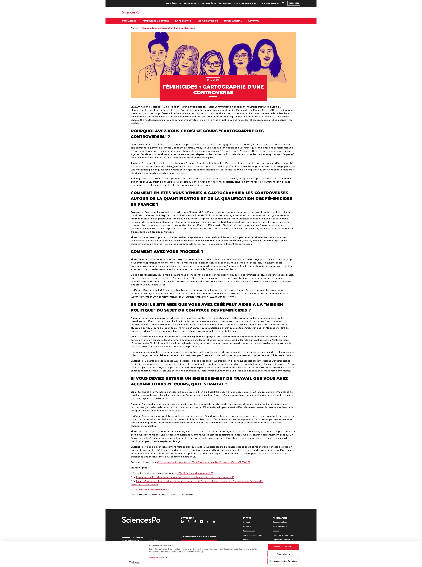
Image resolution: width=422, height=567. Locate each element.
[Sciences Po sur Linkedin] (182, 521)
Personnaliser (282, 554)
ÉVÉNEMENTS (225, 3)
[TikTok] (207, 521)
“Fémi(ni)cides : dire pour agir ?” (195, 473)
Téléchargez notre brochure (143, 484)
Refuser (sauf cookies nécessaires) (283, 561)
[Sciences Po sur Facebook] (195, 521)
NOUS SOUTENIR (268, 3)
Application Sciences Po (283, 540)
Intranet (276, 531)
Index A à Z (247, 526)
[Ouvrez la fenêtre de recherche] (283, 3)
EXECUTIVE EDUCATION (245, 3)
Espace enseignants (281, 526)
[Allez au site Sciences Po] (130, 13)
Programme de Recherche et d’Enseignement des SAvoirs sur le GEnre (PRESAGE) (203, 462)
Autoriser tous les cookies (283, 547)
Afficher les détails (156, 558)
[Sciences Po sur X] (189, 521)
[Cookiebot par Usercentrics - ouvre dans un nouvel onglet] (134, 562)
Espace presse (249, 531)
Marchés (246, 540)
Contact (246, 522)
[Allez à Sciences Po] (141, 520)
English (294, 3)
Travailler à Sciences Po (253, 535)
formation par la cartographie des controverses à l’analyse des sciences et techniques (183, 477)
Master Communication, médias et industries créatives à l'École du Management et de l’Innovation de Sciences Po (199, 481)
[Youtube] (214, 521)
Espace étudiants (280, 522)
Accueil (135, 28)
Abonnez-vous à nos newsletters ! (150, 489)
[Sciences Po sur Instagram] (201, 521)
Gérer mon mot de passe (283, 535)
